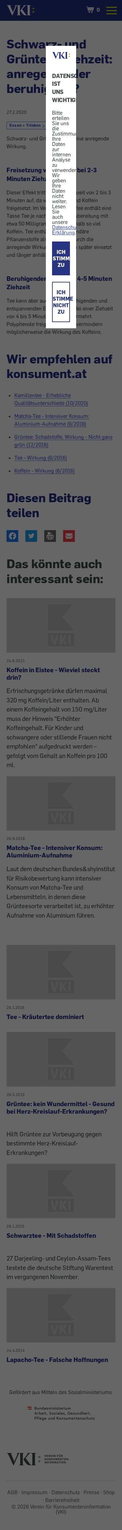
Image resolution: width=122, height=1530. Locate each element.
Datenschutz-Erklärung (67, 230)
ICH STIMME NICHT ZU (61, 302)
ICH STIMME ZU (61, 258)
